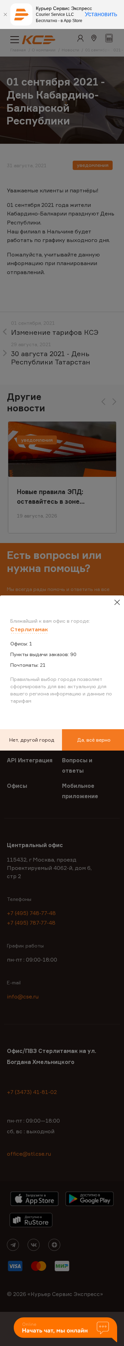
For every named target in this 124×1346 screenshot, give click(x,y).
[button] (65, 1330)
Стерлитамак (29, 629)
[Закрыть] (5, 14)
